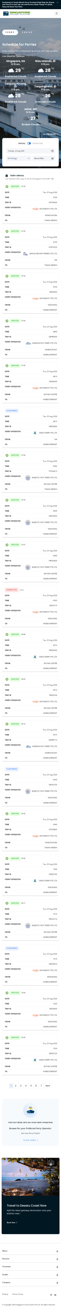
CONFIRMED (12, 411)
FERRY (10, 32)
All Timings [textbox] (12, 158)
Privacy (5, 1294)
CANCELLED (12, 590)
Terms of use (17, 1294)
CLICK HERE (29, 1140)
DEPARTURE (37, 143)
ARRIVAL (22, 143)
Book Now (11, 1222)
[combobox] (19, 158)
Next (48, 1085)
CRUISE (27, 32)
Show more (49, 134)
